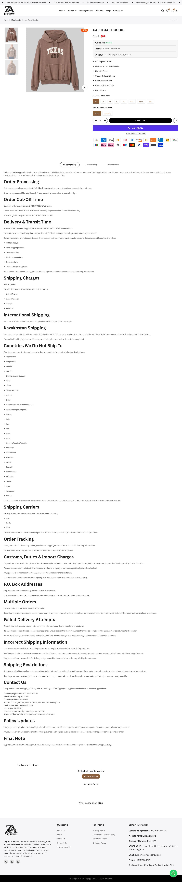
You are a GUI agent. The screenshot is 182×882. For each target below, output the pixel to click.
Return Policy (91, 164)
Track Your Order (64, 847)
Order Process (113, 164)
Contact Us (62, 843)
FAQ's (59, 834)
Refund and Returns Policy (104, 834)
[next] (84, 59)
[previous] (25, 59)
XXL (131, 101)
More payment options (135, 133)
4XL (150, 101)
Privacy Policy (99, 830)
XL (124, 101)
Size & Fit (61, 839)
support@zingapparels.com (21, 705)
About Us (61, 830)
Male (97, 113)
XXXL (141, 101)
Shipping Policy (69, 164)
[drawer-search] (162, 10)
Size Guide (105, 95)
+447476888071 (16, 708)
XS (96, 101)
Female (107, 113)
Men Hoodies (16, 20)
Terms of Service (100, 839)
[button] (175, 120)
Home (6, 20)
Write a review (91, 776)
